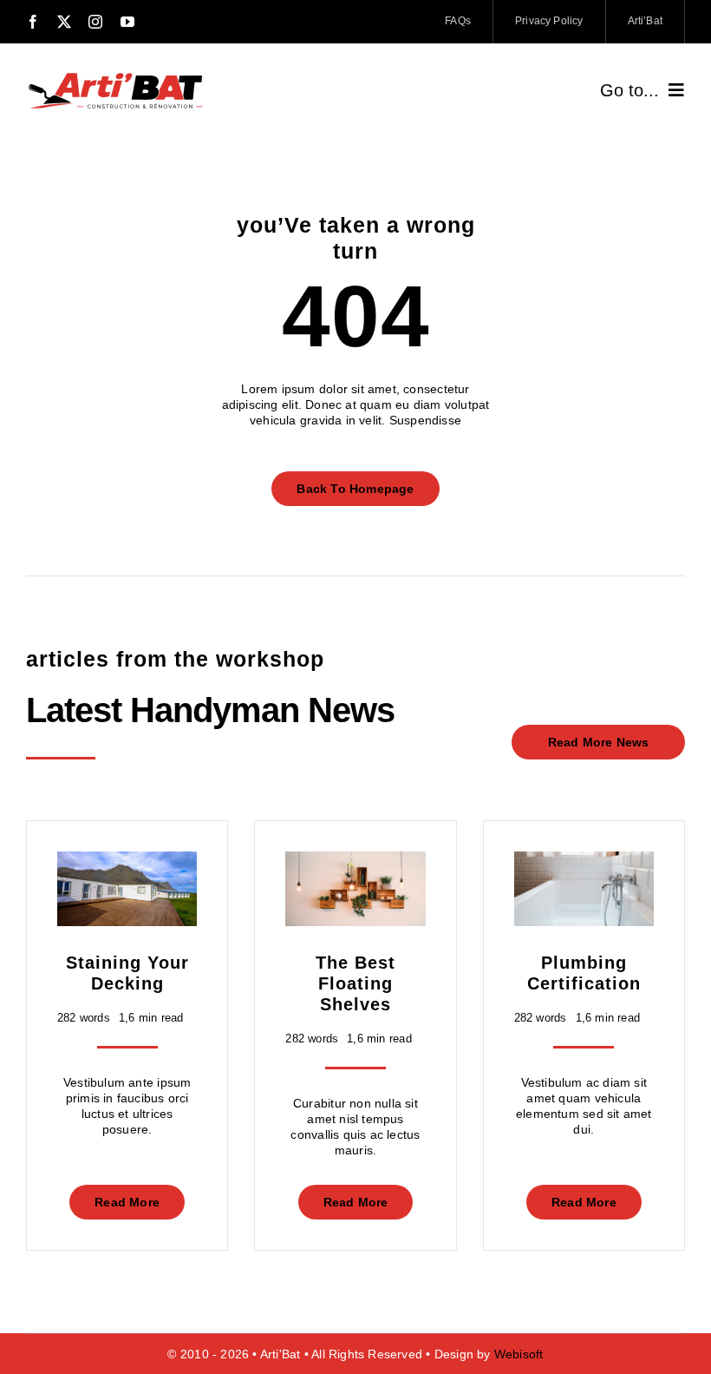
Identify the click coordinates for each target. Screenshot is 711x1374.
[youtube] (127, 22)
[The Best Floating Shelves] (355, 859)
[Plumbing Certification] (584, 859)
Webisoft (519, 1354)
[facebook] (33, 22)
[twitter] (64, 22)
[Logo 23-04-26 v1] (115, 75)
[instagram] (95, 22)
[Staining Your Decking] (127, 859)
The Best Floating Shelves (355, 983)
